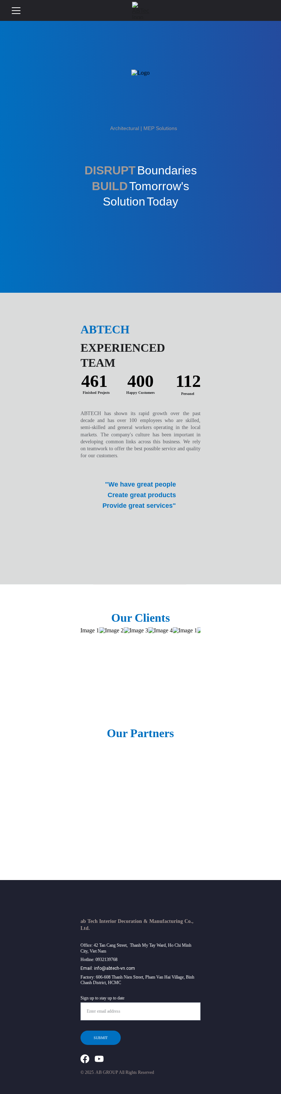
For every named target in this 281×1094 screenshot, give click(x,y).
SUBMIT (101, 1038)
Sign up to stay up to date (102, 998)
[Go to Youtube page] (99, 1058)
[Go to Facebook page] (84, 1058)
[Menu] (16, 10)
